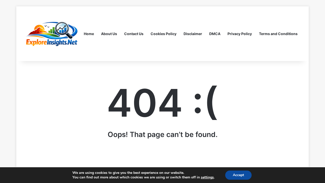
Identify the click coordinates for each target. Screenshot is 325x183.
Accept (238, 175)
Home (89, 34)
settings (207, 177)
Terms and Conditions (278, 34)
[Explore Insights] (52, 34)
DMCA (214, 34)
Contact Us (133, 34)
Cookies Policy (163, 34)
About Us (109, 34)
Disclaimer (193, 34)
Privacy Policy (240, 34)
